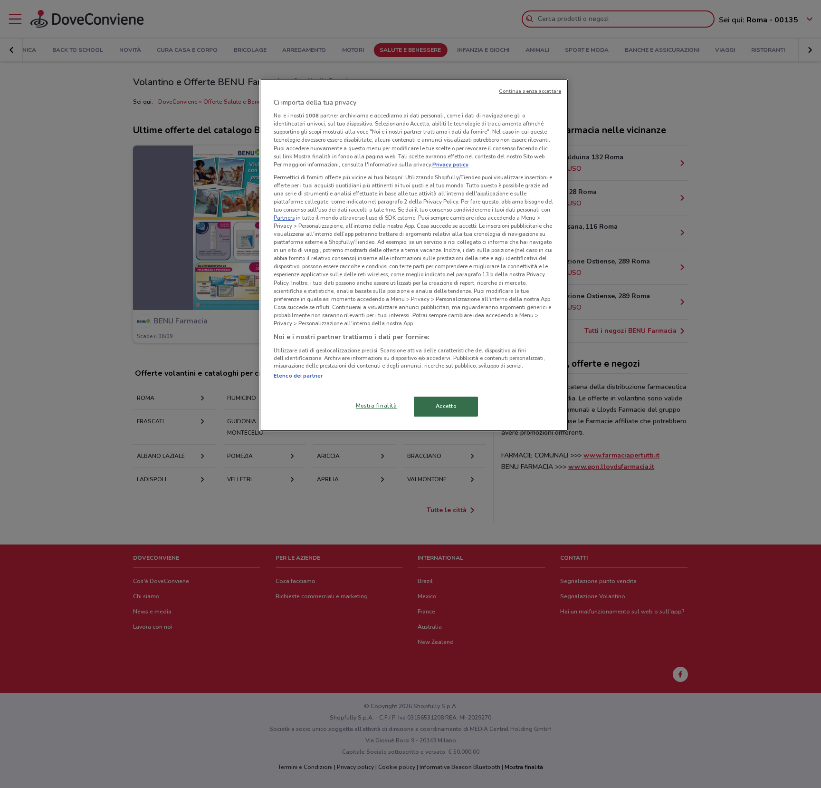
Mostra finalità (376, 405)
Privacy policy (450, 164)
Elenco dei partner (298, 375)
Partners (284, 218)
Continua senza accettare (530, 91)
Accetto (446, 406)
